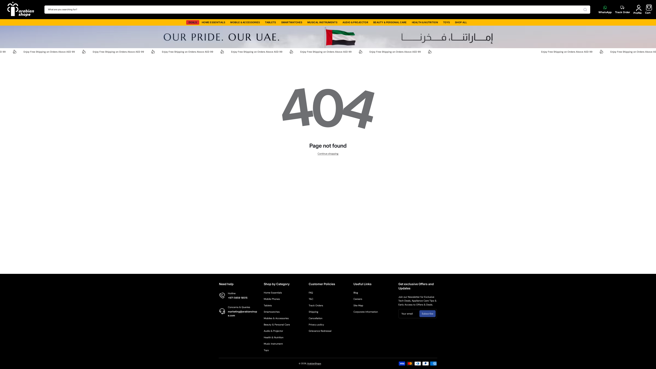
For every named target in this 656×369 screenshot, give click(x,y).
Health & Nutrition (273, 337)
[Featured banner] (328, 37)
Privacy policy (316, 324)
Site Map (358, 305)
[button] (648, 9)
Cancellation (315, 318)
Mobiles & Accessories (276, 318)
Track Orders (316, 305)
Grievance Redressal (320, 330)
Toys (266, 350)
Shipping (313, 311)
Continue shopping (328, 153)
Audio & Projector (273, 330)
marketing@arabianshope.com (242, 313)
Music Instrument (273, 343)
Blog (355, 292)
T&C (311, 298)
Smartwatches (272, 311)
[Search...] (585, 9)
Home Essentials (273, 292)
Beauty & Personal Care (277, 324)
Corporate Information (365, 311)
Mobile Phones (272, 298)
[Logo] (20, 9)
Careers (357, 298)
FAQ (311, 292)
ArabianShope (314, 363)
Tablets (268, 305)
